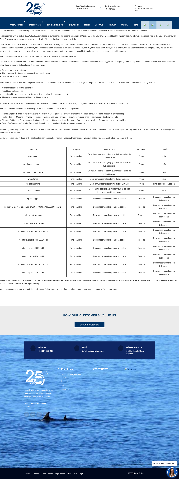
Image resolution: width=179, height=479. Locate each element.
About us (99, 25)
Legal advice (60, 474)
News (136, 25)
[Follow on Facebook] (26, 414)
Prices (87, 25)
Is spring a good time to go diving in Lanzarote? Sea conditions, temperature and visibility (106, 443)
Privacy (27, 474)
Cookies (36, 474)
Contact (112, 25)
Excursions (74, 25)
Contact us (65, 389)
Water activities (16, 25)
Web (69, 474)
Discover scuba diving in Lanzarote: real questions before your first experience (105, 400)
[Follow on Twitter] (45, 414)
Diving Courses (35, 25)
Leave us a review (89, 324)
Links (75, 474)
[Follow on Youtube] (39, 414)
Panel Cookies (47, 474)
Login (81, 474)
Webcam (124, 25)
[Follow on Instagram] (32, 414)
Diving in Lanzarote (55, 25)
